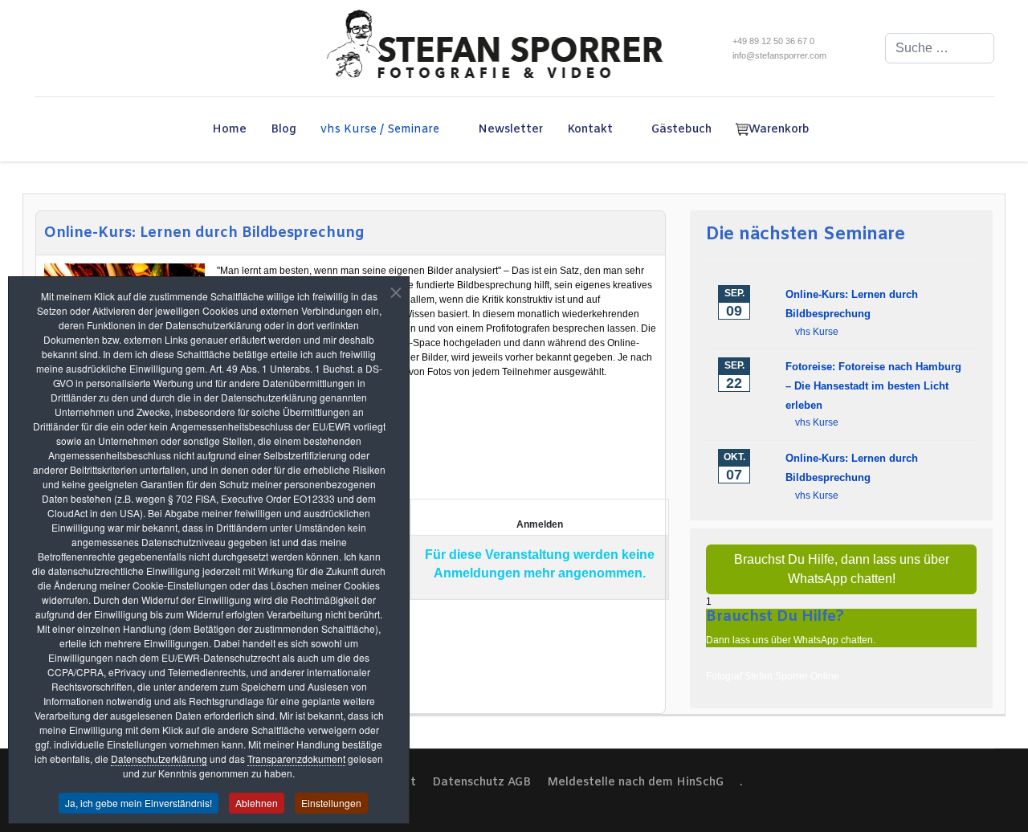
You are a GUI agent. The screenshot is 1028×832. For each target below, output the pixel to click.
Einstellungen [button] (331, 803)
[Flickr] (108, 48)
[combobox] (939, 48)
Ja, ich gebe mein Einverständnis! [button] (138, 803)
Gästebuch (681, 129)
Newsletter (510, 129)
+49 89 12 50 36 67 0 (773, 41)
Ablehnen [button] (256, 803)
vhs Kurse (816, 331)
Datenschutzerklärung (159, 758)
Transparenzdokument (296, 758)
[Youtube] (61, 48)
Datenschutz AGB (481, 782)
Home (229, 129)
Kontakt (590, 129)
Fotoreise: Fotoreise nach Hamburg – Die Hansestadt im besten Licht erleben (873, 386)
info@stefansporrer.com (779, 55)
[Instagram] (84, 48)
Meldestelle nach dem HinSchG (635, 782)
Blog (283, 129)
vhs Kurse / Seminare (379, 129)
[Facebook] (38, 48)
